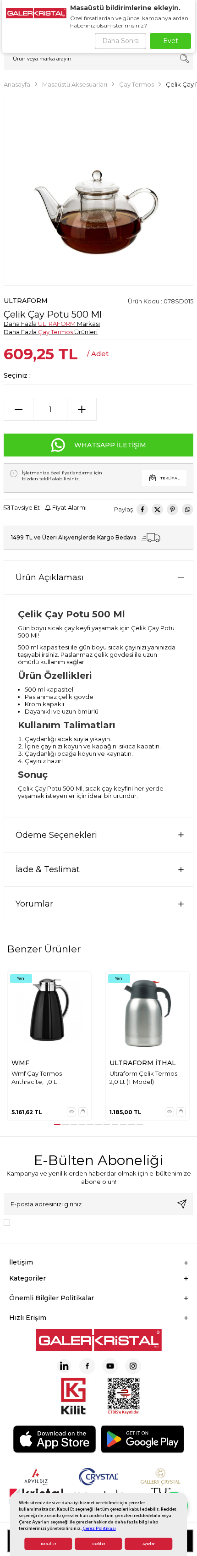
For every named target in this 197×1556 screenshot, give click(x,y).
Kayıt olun (181, 1204)
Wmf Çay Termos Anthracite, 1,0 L (36, 1077)
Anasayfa (17, 84)
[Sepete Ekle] (83, 1111)
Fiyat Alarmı (69, 507)
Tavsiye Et (25, 507)
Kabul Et (48, 1544)
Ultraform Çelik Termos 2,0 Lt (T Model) (143, 1077)
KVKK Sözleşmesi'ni (46, 1222)
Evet (170, 41)
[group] (98, 190)
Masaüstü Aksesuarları (74, 84)
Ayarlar (148, 1544)
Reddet (98, 1544)
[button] (57, 1124)
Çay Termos (136, 84)
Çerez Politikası (99, 1528)
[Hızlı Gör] (71, 1111)
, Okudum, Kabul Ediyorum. (89, 1222)
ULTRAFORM (26, 301)
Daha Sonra (120, 41)
